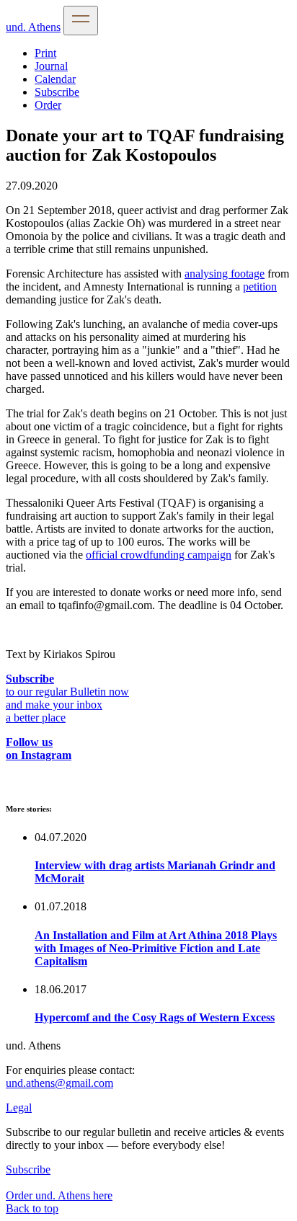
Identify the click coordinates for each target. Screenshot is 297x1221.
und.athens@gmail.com (59, 1083)
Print (45, 53)
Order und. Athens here (59, 1195)
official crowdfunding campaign (158, 555)
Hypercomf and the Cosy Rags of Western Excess (155, 1017)
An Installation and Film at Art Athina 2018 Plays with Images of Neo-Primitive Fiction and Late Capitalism (156, 948)
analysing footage (225, 273)
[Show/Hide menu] (80, 20)
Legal (19, 1107)
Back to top (32, 1208)
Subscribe (57, 92)
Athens (33, 27)
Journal (51, 66)
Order (48, 105)
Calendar (55, 79)
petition (260, 286)
